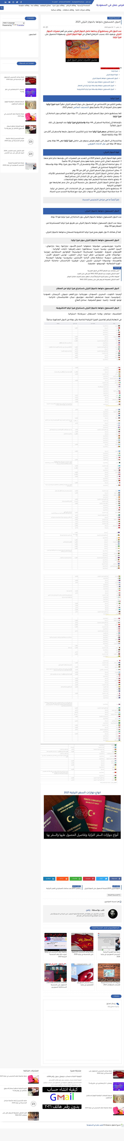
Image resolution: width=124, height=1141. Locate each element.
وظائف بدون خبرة (58, 6)
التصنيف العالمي (81, 107)
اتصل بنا (55, 2)
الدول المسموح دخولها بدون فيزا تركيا (101, 82)
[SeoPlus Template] (122, 1125)
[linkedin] (5, 2)
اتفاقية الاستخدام (64, 2)
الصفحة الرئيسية (83, 6)
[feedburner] (1, 2)
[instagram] (13, 2)
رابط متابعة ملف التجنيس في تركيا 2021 (98, 1108)
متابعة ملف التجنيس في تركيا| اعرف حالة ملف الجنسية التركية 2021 (56, 954)
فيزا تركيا (114, 71)
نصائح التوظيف (45, 6)
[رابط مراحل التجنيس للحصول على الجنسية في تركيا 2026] (82, 942)
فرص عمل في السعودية (110, 5)
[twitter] (17, 2)
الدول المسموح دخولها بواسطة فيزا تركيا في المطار (96, 86)
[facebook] (21, 2)
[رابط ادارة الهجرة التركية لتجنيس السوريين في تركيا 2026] (109, 942)
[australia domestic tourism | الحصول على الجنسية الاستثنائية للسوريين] (55, 972)
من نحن (88, 2)
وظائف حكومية (24, 6)
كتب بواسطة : (95, 910)
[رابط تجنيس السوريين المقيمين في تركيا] (82, 972)
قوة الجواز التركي (112, 75)
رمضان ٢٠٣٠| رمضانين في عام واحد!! (100, 1083)
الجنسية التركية (114, 18)
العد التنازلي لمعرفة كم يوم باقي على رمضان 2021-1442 (99, 280)
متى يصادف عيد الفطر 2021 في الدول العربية (103, 271)
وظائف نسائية (56, 10)
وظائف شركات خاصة (82, 10)
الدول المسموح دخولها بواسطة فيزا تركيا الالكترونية (95, 89)
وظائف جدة (35, 6)
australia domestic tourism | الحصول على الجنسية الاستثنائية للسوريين (57, 985)
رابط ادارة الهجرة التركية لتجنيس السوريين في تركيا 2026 (110, 954)
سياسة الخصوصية (78, 2)
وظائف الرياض (71, 6)
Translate (20, 25)
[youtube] (9, 2)
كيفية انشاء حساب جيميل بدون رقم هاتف (64, 1077)
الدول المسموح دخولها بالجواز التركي (105, 78)
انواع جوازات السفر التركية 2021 (82, 793)
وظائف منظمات (68, 10)
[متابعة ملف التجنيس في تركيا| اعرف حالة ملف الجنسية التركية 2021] (55, 942)
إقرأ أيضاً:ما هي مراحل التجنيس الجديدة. (100, 200)
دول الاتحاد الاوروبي (97, 144)
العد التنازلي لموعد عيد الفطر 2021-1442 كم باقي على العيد (98, 274)
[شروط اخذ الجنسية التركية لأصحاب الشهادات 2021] (109, 972)
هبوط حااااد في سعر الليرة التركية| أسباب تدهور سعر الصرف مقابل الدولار (93, 277)
